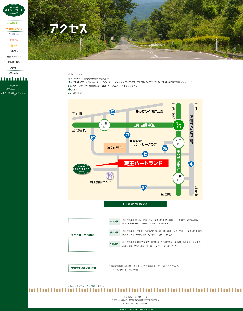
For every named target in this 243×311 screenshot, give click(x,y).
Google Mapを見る (136, 204)
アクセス (14, 68)
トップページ (14, 86)
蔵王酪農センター (14, 89)
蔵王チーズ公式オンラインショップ (14, 94)
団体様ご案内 (14, 62)
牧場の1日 (14, 51)
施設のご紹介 (12, 56)
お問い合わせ (14, 73)
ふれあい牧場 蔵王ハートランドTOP (81, 286)
